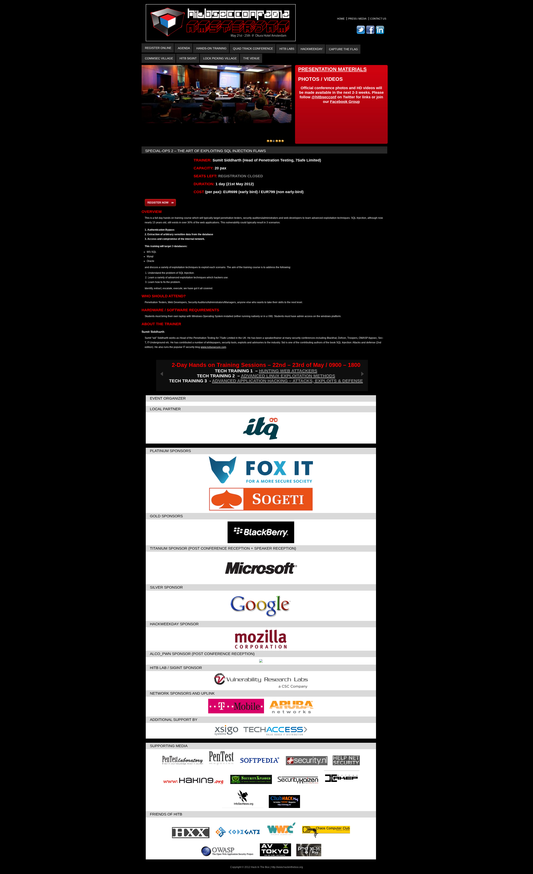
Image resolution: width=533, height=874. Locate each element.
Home (341, 18)
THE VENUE (251, 58)
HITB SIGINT (188, 58)
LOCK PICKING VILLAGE (220, 58)
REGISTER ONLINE (158, 48)
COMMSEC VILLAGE (159, 58)
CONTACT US (378, 18)
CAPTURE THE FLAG (343, 49)
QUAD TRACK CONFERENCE (253, 48)
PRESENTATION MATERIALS (332, 69)
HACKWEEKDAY (312, 49)
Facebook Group (345, 102)
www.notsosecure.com (213, 347)
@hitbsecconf (323, 97)
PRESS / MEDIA (357, 18)
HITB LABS (286, 48)
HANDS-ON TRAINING (211, 48)
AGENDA (184, 48)
